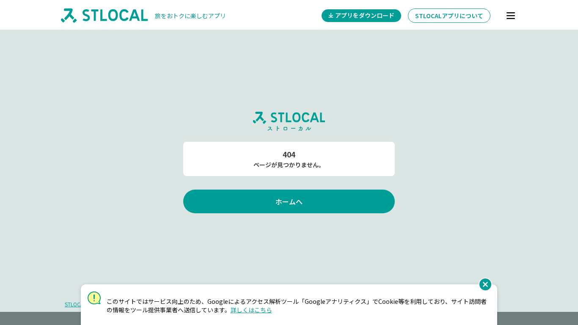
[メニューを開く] (510, 15)
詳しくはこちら (251, 310)
